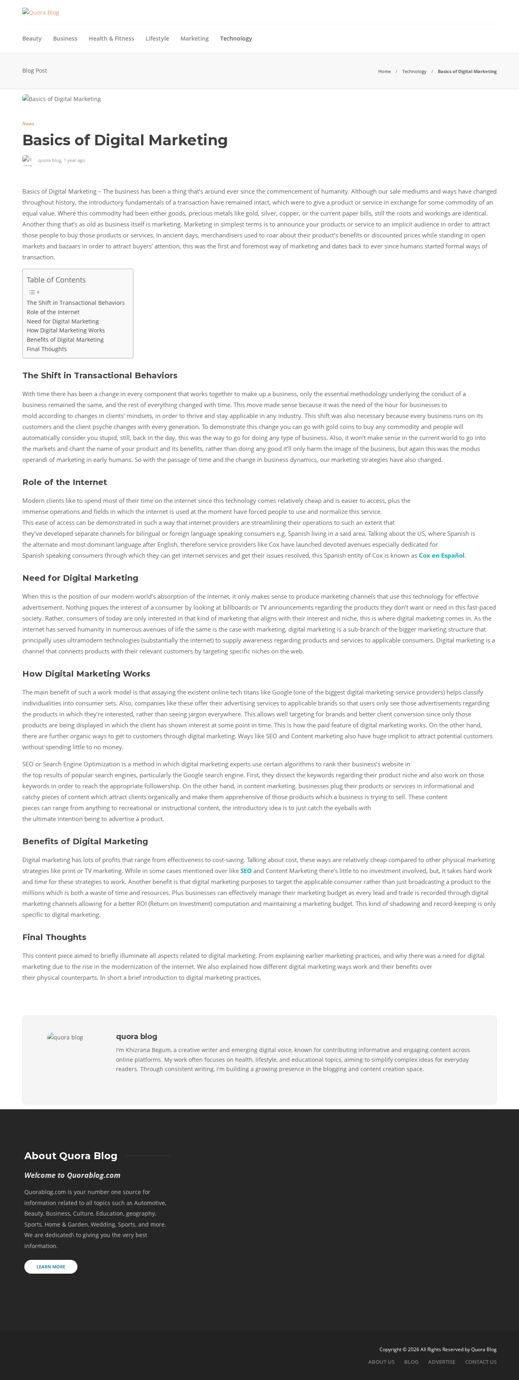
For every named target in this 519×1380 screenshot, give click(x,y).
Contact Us (481, 1361)
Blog (411, 1361)
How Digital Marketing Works (66, 330)
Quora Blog (484, 1349)
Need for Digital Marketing (63, 321)
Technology (236, 38)
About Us (381, 1361)
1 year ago (74, 160)
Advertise (441, 1361)
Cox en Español (442, 555)
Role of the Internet (53, 312)
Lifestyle (157, 38)
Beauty (32, 38)
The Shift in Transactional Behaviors (76, 302)
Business (65, 38)
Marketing (194, 38)
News (28, 123)
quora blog (49, 160)
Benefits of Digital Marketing (65, 339)
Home (384, 71)
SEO (246, 871)
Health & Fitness (111, 38)
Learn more (50, 1267)
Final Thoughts (47, 349)
